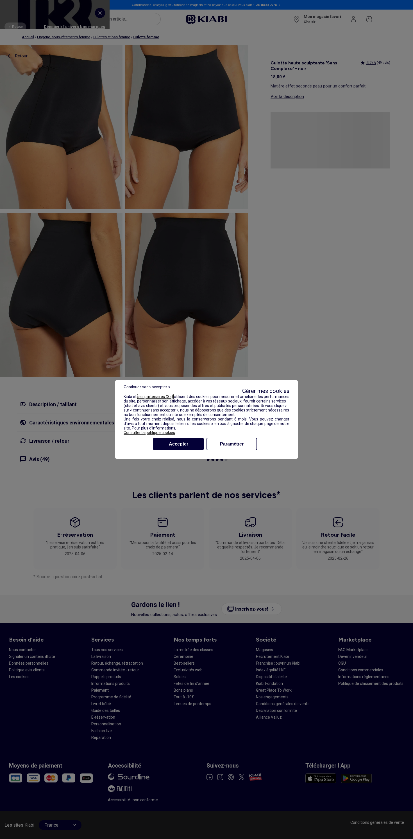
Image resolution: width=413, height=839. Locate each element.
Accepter (178, 444)
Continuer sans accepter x (147, 386)
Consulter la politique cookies (149, 432)
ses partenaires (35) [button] (155, 396)
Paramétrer (232, 444)
